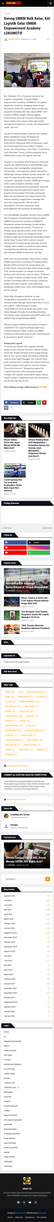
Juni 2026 (27, 905)
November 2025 (27, 937)
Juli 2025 (27, 956)
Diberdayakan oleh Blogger (17, 766)
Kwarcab (11, 721)
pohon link (11, 735)
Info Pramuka (13, 706)
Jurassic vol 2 (26, 711)
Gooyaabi (43, 1213)
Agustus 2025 (27, 951)
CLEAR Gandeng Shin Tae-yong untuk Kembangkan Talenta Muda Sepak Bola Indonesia (13, 485)
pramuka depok (28, 735)
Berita (10, 692)
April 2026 (27, 914)
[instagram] (38, 547)
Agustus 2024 (27, 1007)
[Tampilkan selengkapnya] (11, 408)
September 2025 (27, 947)
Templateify (21, 1213)
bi (20, 692)
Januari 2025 (27, 984)
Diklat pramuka (25, 697)
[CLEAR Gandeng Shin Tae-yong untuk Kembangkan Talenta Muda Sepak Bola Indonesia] (15, 470)
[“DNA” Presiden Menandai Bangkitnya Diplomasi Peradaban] (12, 629)
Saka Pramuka (13, 745)
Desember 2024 (27, 988)
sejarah (10, 750)
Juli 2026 (27, 900)
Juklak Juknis (31, 706)
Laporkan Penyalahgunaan (16, 799)
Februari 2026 (27, 923)
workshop (11, 754)
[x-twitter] (24, 1202)
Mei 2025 (27, 965)
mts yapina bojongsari (35, 730)
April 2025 (27, 970)
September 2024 (27, 1002)
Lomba (30, 726)
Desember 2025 (27, 933)
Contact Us (29, 1217)
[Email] (6, 408)
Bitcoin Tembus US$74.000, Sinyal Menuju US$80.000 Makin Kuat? (12, 444)
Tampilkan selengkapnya (19, 817)
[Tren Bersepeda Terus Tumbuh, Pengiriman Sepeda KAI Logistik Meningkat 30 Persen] (12, 615)
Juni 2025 (27, 961)
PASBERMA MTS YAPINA (20, 815)
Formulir (10, 701)
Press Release (35, 740)
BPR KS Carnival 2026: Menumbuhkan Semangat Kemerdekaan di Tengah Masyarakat (27, 583)
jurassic (10, 711)
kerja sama (32, 716)
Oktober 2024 (27, 998)
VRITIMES (43, 387)
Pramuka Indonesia (14, 740)
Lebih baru (7, 528)
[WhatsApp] (39, 402)
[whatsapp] (38, 552)
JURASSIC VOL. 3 (14, 716)
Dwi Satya (42, 697)
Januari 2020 (27, 1016)
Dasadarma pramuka (36, 692)
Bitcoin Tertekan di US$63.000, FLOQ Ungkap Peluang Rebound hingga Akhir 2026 (34, 601)
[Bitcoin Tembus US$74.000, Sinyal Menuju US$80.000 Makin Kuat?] (15, 430)
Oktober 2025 (27, 942)
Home (10, 1217)
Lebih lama (46, 528)
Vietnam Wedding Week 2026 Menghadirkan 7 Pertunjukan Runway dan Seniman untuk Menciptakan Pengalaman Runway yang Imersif (38, 448)
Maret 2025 (27, 974)
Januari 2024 (27, 1011)
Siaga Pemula (25, 750)
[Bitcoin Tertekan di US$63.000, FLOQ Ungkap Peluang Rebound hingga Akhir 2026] (12, 602)
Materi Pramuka (13, 730)
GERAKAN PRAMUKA (29, 701)
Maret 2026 (27, 919)
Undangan (42, 750)
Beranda (7, 13)
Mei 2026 (27, 910)
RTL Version (42, 1217)
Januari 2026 (27, 928)
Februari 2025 (27, 979)
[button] (3, 3)
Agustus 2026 (27, 896)
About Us (19, 1217)
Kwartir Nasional (14, 726)
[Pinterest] (44, 402)
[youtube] (15, 547)
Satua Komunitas (32, 745)
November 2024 (27, 993)
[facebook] (15, 542)
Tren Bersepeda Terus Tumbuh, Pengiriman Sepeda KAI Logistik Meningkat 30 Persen (35, 614)
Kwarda (24, 721)
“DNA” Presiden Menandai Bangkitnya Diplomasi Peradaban (35, 626)
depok (10, 697)
